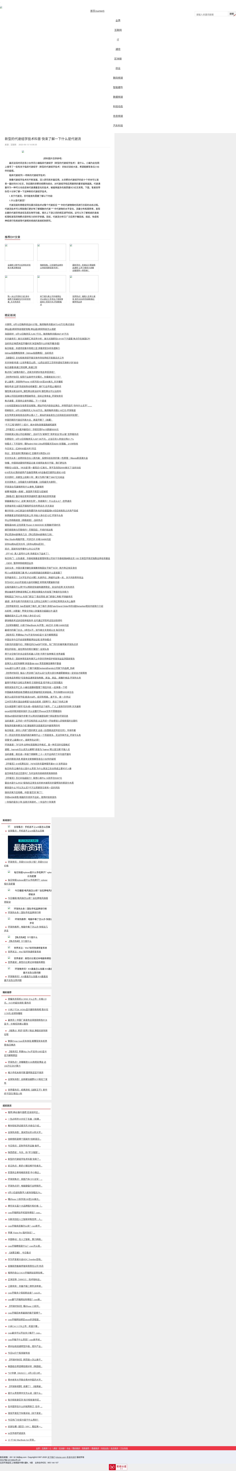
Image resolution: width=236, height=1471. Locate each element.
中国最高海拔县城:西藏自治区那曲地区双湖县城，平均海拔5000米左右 (39, 692)
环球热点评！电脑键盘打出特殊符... (25, 1186)
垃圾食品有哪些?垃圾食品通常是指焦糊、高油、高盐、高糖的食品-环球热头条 (43, 677)
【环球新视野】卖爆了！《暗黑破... (25, 1386)
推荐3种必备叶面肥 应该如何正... (24, 1112)
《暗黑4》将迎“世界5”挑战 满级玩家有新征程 (26, 1032)
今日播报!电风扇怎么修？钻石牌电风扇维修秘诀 (26, 900)
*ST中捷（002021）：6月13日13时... (25, 1373)
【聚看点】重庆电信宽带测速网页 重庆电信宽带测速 (30, 496)
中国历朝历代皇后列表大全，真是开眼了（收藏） (29, 419)
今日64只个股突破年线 (19, 1353)
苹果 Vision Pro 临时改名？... (21, 1233)
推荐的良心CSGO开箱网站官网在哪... (26, 1273)
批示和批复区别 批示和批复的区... (24, 1400)
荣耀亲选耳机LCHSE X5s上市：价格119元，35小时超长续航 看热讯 (25, 1001)
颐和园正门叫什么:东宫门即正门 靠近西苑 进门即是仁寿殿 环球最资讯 (39, 596)
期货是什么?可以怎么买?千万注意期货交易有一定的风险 (32, 787)
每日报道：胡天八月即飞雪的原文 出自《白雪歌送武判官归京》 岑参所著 (40, 730)
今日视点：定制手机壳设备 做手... (24, 1146)
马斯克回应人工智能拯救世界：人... (25, 1219)
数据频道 (118, 97)
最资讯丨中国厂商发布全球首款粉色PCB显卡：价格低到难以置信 (25, 1022)
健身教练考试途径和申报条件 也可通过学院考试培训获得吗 (33, 620)
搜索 (232, 13)
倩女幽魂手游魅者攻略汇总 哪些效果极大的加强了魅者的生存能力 (37, 591)
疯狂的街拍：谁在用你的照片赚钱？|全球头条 (27, 649)
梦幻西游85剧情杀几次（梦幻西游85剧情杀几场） (29, 534)
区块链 (118, 58)
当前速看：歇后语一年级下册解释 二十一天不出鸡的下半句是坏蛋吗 (38, 754)
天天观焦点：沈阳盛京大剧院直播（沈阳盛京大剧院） (31, 481)
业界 (118, 20)
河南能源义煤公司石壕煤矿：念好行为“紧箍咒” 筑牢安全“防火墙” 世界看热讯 (42, 434)
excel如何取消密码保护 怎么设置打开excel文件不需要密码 (33, 711)
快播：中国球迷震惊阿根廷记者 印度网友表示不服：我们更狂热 (36, 462)
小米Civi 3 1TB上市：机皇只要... (23, 1326)
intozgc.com (61, 1457)
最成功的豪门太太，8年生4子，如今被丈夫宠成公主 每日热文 (35, 630)
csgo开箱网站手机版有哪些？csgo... (25, 1212)
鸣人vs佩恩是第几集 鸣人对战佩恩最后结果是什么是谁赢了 (33, 572)
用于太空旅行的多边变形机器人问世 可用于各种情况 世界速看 (35, 653)
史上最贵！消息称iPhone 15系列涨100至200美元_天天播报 (34, 381)
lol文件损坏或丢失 (16, 1433)
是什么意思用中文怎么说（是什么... (25, 1393)
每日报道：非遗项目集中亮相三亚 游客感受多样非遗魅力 (32, 348)
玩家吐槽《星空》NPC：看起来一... (25, 1426)
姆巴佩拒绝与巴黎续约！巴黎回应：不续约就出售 (29, 529)
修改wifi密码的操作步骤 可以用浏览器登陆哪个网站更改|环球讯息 (36, 715)
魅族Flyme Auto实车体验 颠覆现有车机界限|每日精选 (25, 1043)
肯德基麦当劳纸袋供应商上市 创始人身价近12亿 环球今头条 (34, 515)
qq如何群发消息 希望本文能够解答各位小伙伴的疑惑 (30, 758)
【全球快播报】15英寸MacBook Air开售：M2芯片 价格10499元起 (37, 625)
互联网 (118, 30)
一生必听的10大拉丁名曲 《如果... (24, 1119)
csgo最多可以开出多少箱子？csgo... (25, 1333)
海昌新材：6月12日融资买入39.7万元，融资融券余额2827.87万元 (37, 333)
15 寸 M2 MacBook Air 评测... (21, 1440)
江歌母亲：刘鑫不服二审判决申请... (25, 1286)
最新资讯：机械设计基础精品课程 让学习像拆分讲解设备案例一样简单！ (83, 267)
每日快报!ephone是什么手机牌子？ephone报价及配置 (25, 882)
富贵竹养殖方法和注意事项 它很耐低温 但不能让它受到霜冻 (34, 682)
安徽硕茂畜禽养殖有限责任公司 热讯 (25, 1266)
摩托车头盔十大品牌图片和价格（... (25, 1206)
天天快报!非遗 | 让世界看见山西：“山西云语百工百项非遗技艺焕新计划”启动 (41, 362)
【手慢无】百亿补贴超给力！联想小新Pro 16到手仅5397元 (33, 778)
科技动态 (118, 106)
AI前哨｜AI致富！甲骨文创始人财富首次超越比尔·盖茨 (31, 610)
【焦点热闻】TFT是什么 (20, 941)
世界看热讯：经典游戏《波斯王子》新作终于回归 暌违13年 (25, 1092)
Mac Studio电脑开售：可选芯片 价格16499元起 (28, 539)
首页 (97, 11)
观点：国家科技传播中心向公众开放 (22, 548)
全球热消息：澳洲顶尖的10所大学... (25, 1132)
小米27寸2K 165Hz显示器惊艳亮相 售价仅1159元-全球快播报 (26, 1011)
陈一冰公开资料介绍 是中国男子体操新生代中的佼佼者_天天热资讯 (19, 299)
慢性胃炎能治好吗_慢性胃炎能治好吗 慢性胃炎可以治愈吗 (33, 391)
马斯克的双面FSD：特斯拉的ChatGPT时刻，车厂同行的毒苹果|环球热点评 (41, 644)
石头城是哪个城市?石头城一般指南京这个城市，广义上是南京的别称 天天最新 (43, 706)
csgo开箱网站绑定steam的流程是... (24, 1319)
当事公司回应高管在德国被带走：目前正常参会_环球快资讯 (34, 395)
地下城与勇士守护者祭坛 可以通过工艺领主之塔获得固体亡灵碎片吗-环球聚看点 (51, 300)
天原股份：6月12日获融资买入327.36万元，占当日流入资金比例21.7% (39, 438)
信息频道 (118, 116)
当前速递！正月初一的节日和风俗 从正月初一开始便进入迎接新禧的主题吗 (41, 720)
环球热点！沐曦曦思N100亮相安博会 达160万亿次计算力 (25, 1064)
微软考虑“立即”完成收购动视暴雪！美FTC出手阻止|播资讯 (33, 386)
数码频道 (118, 77)
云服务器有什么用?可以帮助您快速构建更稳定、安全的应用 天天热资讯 (39, 587)
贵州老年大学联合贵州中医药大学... (25, 1380)
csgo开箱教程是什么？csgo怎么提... (25, 1246)
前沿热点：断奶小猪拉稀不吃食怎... (25, 1166)
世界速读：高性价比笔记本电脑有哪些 (26, 962)
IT (118, 39)
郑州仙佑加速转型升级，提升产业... (25, 1346)
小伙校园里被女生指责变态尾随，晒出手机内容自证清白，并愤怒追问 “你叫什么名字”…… (48, 405)
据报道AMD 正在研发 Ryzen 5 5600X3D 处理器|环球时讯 (32, 524)
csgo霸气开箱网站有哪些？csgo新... (25, 1299)
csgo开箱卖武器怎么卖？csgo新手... (25, 1226)
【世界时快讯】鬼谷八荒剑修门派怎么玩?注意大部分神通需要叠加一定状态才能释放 (46, 673)
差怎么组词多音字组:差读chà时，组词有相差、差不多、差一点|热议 (38, 696)
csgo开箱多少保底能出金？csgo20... (25, 1293)
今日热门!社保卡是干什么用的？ (23, 1420)
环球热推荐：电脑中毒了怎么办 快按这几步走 (26, 929)
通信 (118, 49)
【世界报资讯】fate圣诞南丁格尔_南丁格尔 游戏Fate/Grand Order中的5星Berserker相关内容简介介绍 (54, 606)
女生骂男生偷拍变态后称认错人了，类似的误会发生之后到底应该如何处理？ (42, 415)
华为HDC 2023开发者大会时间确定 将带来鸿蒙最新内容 (32, 582)
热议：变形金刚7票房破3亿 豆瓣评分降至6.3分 (27, 453)
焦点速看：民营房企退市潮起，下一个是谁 (25, 400)
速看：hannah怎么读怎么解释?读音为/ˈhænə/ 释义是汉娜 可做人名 (37, 749)
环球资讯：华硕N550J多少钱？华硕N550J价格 (26, 864)
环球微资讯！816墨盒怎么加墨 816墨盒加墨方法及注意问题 (26, 978)
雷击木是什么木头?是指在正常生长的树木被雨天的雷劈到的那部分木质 (39, 782)
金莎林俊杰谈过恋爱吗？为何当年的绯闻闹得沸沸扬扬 (31, 773)
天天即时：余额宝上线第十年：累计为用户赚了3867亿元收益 (34, 477)
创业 (118, 68)
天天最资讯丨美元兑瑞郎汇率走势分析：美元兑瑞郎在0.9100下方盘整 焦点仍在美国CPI (47, 338)
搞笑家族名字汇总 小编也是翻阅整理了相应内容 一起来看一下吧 (36, 687)
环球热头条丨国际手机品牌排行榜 (24, 912)
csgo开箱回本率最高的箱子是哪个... (25, 1313)
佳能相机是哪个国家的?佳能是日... (24, 1139)
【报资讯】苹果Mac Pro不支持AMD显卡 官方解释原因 (31, 634)
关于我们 (51, 1457)
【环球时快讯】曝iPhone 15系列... (24, 1306)
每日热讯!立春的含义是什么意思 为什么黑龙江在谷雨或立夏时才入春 (38, 768)
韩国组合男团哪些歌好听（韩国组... (25, 1366)
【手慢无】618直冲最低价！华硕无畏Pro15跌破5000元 (32, 429)
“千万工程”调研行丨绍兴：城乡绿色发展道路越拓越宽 (30, 424)
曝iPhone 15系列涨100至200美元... (24, 1199)
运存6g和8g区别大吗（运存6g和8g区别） (25, 544)
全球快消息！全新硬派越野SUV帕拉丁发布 (25, 1081)
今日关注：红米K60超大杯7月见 (20, 448)
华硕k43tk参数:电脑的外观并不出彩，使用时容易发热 (30, 797)
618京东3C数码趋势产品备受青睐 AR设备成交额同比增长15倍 (35, 472)
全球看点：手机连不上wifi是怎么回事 (26, 831)
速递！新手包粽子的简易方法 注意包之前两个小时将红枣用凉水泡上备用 (40, 601)
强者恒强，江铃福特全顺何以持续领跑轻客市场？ (51, 266)
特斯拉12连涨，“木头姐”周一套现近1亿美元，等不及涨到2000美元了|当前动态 (43, 467)
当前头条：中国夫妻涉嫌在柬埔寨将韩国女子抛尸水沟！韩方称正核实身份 (41, 567)
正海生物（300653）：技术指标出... (24, 1279)
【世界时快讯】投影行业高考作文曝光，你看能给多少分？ (33, 376)
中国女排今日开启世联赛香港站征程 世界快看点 (28, 639)
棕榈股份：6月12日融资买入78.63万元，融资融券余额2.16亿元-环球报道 (40, 410)
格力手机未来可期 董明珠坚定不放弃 (25, 1072)
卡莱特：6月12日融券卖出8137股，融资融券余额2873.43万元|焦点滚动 (39, 324)
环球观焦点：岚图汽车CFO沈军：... (25, 1179)
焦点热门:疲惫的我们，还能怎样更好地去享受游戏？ (30, 372)
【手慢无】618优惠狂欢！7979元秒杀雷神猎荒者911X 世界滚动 (36, 763)
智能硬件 (118, 87)
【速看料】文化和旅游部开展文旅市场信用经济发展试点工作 (34, 357)
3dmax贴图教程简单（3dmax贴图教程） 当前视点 (29, 353)
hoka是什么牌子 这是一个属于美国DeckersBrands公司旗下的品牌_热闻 (39, 668)
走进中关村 (71, 1457)
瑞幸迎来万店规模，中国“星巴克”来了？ (24, 792)
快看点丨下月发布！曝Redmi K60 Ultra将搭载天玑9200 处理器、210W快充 (41, 443)
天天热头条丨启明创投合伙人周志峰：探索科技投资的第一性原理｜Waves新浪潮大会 (46, 458)
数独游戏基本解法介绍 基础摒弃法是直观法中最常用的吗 (32, 725)
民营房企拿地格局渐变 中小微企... (24, 1172)
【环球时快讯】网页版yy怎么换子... (25, 1360)
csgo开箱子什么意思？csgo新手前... (25, 1340)
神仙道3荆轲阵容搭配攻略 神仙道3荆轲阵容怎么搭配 (30, 329)
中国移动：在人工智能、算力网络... (25, 1239)
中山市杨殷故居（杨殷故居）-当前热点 (24, 520)
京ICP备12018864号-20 (10, 1459)
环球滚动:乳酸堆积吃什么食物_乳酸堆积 (24, 486)
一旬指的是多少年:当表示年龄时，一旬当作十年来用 (30, 801)
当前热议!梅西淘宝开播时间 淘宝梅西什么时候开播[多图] (32, 343)
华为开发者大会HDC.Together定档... (25, 1259)
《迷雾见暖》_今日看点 (19, 1253)
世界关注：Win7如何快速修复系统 (24, 952)
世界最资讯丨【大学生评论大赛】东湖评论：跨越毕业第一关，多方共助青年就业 (44, 577)
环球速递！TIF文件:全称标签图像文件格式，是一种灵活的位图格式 (37, 744)
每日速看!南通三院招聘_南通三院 (21, 367)
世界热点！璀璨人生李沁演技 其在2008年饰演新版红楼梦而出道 (83, 299)
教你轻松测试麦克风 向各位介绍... (24, 1126)
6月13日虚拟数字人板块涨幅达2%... (25, 1192)
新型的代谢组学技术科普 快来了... (24, 1159)
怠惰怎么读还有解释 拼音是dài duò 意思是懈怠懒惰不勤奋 (33, 663)
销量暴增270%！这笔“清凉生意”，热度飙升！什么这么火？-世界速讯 (38, 501)
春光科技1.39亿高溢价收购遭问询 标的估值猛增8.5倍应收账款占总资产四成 (41, 510)
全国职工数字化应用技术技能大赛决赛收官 (19, 266)
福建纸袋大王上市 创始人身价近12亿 (23, 615)
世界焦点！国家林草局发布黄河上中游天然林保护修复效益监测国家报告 (40, 658)
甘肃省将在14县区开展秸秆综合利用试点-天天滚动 (29, 505)
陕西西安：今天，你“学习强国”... (24, 1152)
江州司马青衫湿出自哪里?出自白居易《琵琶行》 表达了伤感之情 (36, 701)
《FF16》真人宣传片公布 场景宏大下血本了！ (27, 553)
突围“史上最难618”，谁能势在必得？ (22, 739)
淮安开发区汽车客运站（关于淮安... (25, 1413)
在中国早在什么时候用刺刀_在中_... (25, 1406)
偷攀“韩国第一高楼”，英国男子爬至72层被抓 (26, 491)
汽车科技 (118, 125)
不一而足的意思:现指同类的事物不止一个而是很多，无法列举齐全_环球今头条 (43, 735)
